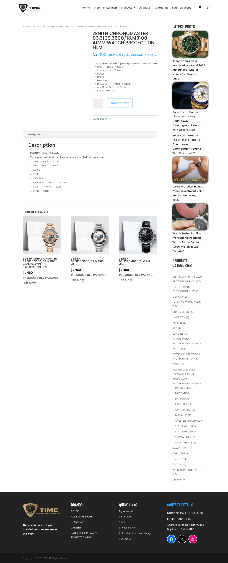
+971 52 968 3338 (191, 513)
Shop (97, 7)
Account (185, 7)
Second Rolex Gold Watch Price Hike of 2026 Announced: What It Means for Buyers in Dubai (188, 69)
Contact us (161, 7)
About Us (144, 7)
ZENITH (35, 26)
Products (126, 7)
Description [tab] (34, 134)
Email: (171, 519)
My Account (126, 511)
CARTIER (76, 527)
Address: (172, 525)
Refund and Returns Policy (135, 533)
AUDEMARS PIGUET (82, 516)
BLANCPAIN (78, 522)
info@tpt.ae (183, 519)
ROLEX (75, 511)
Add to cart (120, 103)
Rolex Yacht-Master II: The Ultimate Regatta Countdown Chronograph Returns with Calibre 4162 (186, 121)
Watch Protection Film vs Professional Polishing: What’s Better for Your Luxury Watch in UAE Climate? (188, 242)
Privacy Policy (127, 527)
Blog (174, 7)
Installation (110, 7)
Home (86, 7)
